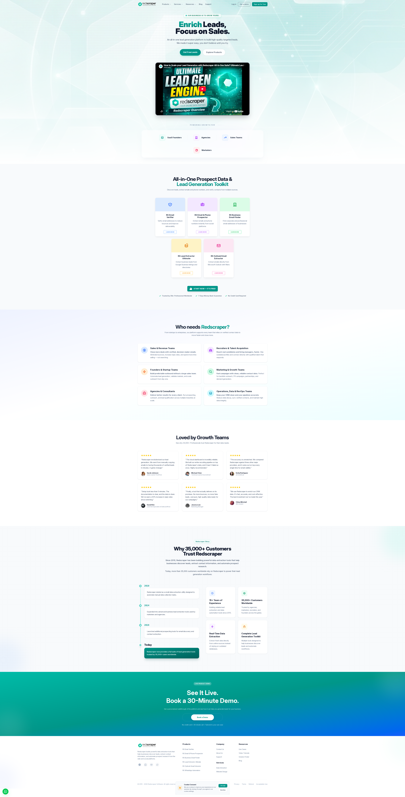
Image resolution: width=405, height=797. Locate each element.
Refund (251, 784)
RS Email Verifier (188, 749)
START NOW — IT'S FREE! (205, 289)
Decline (222, 790)
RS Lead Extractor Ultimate (192, 762)
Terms (244, 784)
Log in (234, 4)
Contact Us (220, 749)
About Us (219, 753)
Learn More (170, 232)
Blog (200, 4)
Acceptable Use (261, 784)
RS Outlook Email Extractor (192, 766)
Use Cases (242, 749)
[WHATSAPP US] (5, 791)
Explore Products (214, 52)
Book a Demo (202, 717)
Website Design (221, 772)
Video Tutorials (244, 753)
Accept (223, 785)
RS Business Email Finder (191, 758)
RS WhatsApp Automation (191, 770)
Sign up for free (260, 4)
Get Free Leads (190, 52)
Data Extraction (221, 768)
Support (208, 4)
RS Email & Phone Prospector (193, 753)
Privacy (236, 784)
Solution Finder (244, 757)
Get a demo (244, 4)
